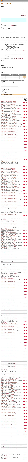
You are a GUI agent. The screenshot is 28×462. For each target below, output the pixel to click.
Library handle (12, 25)
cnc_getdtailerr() (24, 42)
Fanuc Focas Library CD (23, 15)
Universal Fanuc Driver (23, 13)
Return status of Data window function (18, 58)
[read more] (8, 102)
